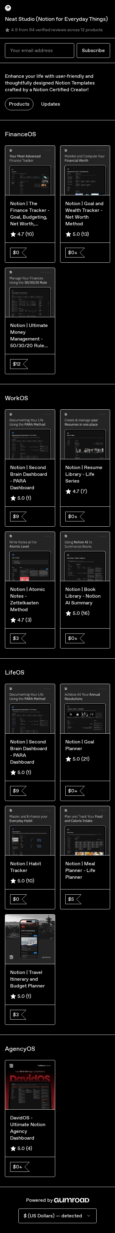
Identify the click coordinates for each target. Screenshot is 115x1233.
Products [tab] (19, 104)
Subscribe (93, 50)
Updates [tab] (50, 104)
